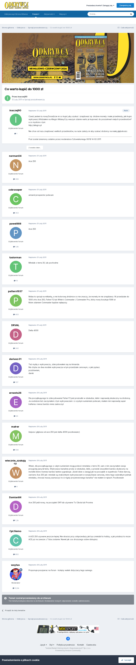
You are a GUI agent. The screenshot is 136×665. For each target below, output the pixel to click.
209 (17, 179)
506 (17, 450)
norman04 (15, 155)
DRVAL (15, 325)
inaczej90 (22, 96)
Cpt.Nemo (15, 531)
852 (17, 554)
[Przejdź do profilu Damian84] (16, 507)
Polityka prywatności (66, 645)
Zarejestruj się (125, 5)
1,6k (17, 247)
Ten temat (121, 14)
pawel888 (15, 223)
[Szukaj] (131, 14)
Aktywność (49, 14)
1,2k (17, 520)
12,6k (16, 588)
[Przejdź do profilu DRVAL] (16, 335)
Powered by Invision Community (68, 650)
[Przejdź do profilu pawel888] (16, 233)
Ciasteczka (91, 645)
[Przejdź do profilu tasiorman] (16, 267)
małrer (15, 426)
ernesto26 (15, 392)
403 (17, 314)
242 (17, 348)
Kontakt (80, 645)
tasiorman (15, 257)
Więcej (62, 14)
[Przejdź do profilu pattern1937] (16, 301)
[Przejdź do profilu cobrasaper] (16, 199)
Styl (51, 645)
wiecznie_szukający (15, 462)
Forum (35, 14)
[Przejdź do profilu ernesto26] (16, 402)
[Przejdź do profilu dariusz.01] (16, 368)
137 (16, 382)
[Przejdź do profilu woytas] (16, 574)
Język (43, 645)
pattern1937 (15, 291)
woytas (15, 565)
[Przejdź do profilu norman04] (16, 165)
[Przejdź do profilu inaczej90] (7, 98)
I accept (127, 660)
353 (17, 213)
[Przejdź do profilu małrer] (16, 436)
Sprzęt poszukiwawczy (34, 99)
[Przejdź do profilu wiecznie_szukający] (16, 473)
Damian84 (15, 497)
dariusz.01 (15, 359)
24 (16, 416)
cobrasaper (15, 189)
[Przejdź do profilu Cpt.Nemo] (16, 540)
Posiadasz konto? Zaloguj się (99, 5)
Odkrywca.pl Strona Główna (16, 14)
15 (17, 281)
